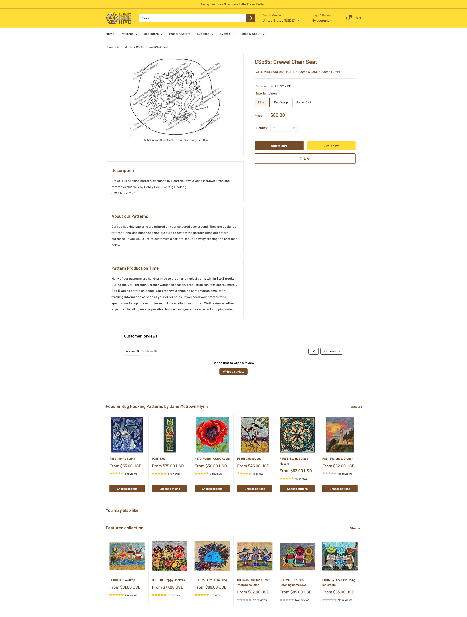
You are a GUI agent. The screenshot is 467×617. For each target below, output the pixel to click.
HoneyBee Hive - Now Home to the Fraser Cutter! (233, 4)
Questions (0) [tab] (149, 351)
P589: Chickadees (249, 458)
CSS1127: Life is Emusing (211, 580)
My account (321, 20)
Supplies (203, 34)
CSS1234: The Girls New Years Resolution (253, 582)
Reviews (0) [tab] (132, 351)
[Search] (250, 18)
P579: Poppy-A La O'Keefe (212, 458)
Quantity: (261, 128)
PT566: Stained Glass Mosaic (294, 461)
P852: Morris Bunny (122, 458)
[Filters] (313, 351)
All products (124, 47)
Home (110, 34)
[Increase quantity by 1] (294, 128)
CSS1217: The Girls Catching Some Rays (293, 582)
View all (356, 528)
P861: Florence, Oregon (337, 458)
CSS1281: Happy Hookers (168, 580)
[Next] (361, 455)
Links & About (250, 34)
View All (356, 407)
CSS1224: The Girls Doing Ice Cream (338, 582)
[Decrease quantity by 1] (274, 128)
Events (225, 34)
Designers (151, 34)
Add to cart (279, 146)
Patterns (127, 34)
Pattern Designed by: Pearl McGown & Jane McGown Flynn (297, 71)
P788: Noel (159, 458)
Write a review (233, 371)
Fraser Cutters (179, 34)
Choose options (127, 488)
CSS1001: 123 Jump (122, 580)
